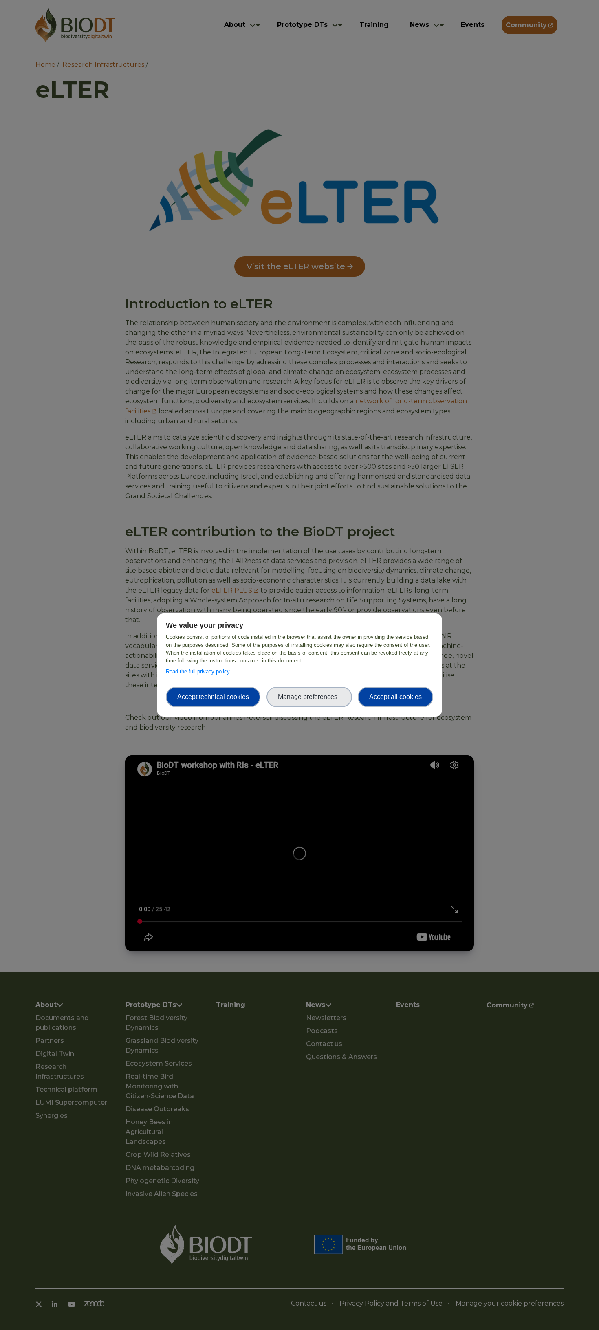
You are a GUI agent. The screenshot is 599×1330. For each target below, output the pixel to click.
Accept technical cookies (213, 696)
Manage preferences (309, 696)
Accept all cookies (395, 696)
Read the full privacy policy (199, 671)
